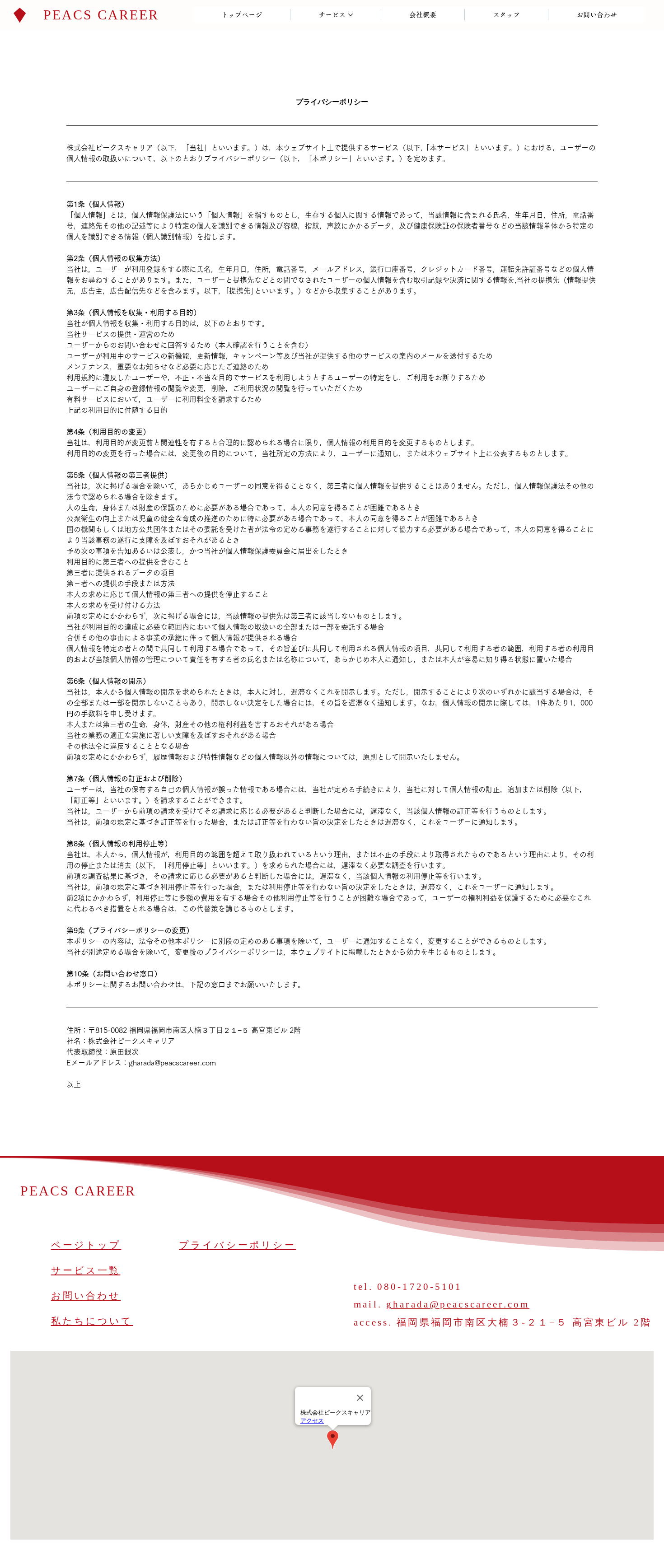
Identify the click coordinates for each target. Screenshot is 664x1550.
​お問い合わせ (86, 1296)
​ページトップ (86, 1245)
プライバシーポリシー (237, 1245)
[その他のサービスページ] (350, 15)
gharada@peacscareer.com (457, 1304)
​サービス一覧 (86, 1270)
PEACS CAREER (101, 14)
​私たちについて (92, 1321)
